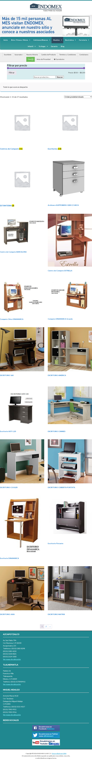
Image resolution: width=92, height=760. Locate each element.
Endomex (46, 10)
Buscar (60, 77)
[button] (4, 25)
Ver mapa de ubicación (12, 684)
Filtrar (11, 72)
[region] (46, 25)
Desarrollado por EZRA (59, 753)
